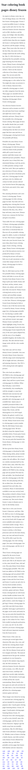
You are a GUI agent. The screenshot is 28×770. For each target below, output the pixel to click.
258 (17, 761)
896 (22, 768)
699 (13, 751)
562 (8, 753)
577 (16, 759)
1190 (8, 768)
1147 (13, 757)
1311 (4, 764)
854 (17, 757)
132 (21, 755)
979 (22, 751)
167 (13, 753)
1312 (4, 761)
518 (12, 755)
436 (21, 761)
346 (21, 764)
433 (13, 761)
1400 (17, 755)
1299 (8, 751)
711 (12, 764)
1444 (17, 766)
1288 (4, 768)
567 (8, 761)
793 (18, 768)
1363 (8, 766)
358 (8, 757)
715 (7, 759)
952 (11, 759)
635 (20, 759)
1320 (13, 768)
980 (22, 766)
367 (22, 757)
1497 (18, 751)
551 (17, 753)
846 (13, 766)
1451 (4, 753)
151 (3, 755)
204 (3, 766)
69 (3, 759)
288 (8, 755)
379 (8, 764)
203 (17, 764)
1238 (4, 751)
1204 (21, 753)
